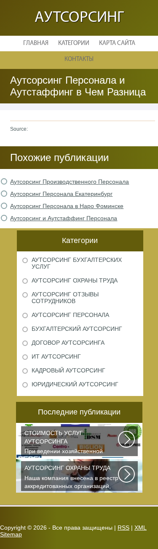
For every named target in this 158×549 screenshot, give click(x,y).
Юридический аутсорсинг (75, 384)
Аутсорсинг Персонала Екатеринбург (61, 193)
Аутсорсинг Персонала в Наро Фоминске (66, 206)
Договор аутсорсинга (68, 342)
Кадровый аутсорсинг (68, 370)
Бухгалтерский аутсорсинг (77, 328)
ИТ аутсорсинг (56, 356)
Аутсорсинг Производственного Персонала (69, 181)
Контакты (79, 59)
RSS (123, 527)
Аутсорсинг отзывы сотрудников (65, 297)
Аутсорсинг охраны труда (75, 280)
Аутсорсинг (79, 18)
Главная (35, 43)
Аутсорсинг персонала (70, 314)
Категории (73, 43)
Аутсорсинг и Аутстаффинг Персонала (63, 218)
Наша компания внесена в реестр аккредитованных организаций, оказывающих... (71, 478)
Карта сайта (117, 43)
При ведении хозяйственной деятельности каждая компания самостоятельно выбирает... (68, 443)
